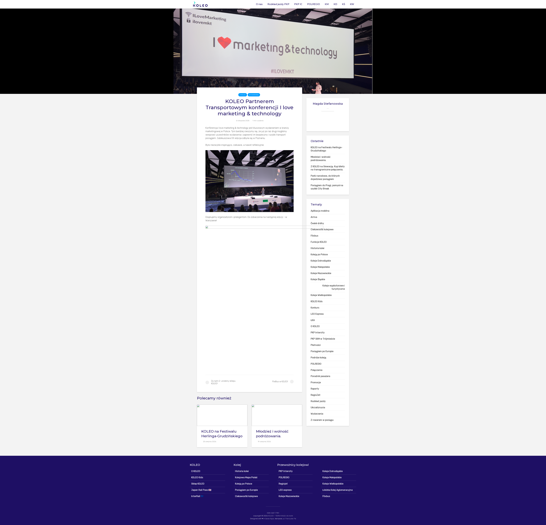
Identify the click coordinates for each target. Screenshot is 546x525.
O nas (259, 4)
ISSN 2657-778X (273, 513)
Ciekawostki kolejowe (246, 496)
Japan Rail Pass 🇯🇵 (201, 490)
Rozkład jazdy (318, 401)
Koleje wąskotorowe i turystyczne (333, 287)
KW (352, 4)
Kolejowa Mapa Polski (246, 477)
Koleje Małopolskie (332, 477)
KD (335, 4)
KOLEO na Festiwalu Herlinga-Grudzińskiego (221, 433)
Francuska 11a (290, 519)
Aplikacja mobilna (320, 210)
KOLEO (271, 516)
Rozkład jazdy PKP (278, 4)
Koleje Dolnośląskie (332, 471)
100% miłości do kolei (284, 516)
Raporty (315, 388)
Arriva (314, 217)
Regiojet (283, 483)
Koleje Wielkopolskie (332, 483)
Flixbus (326, 496)
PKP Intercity (286, 471)
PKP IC (298, 4)
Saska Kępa (269, 519)
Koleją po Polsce (243, 483)
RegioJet (315, 395)
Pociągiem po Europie (246, 490)
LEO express (285, 490)
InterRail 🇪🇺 (197, 496)
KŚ (343, 4)
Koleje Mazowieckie (289, 496)
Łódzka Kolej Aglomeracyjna (337, 490)
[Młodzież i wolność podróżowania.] (277, 415)
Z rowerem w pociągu (322, 420)
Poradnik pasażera (320, 376)
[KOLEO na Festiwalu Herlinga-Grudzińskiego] (222, 415)
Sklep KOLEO (197, 483)
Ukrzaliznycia (318, 407)
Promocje (316, 382)
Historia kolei (242, 471)
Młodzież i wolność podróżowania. (272, 433)
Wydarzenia (253, 95)
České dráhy (317, 223)
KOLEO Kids (197, 477)
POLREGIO (313, 4)
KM (327, 4)
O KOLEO (242, 95)
